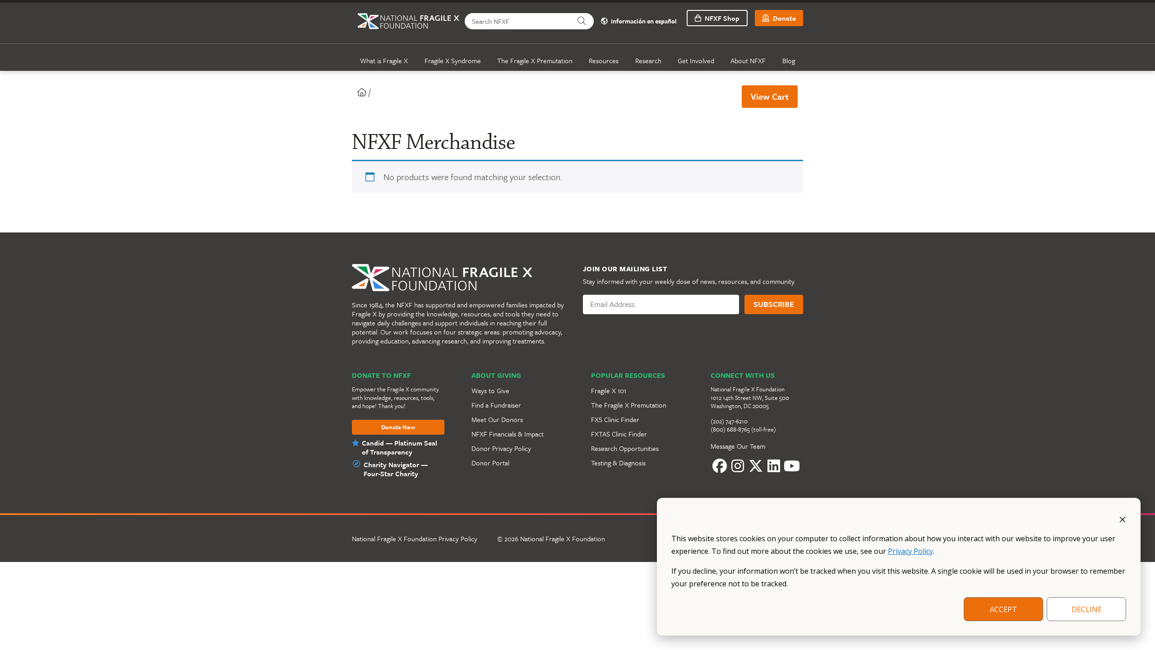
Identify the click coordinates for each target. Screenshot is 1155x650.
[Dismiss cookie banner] (1122, 518)
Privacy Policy (910, 551)
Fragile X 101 (608, 390)
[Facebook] (720, 466)
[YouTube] (792, 466)
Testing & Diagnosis (618, 463)
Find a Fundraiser (496, 405)
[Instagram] (738, 466)
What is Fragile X (384, 60)
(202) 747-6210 (729, 421)
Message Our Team (738, 446)
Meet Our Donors (497, 419)
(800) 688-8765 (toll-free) (743, 429)
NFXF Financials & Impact (507, 434)
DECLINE (1087, 609)
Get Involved (696, 60)
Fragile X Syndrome (453, 60)
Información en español (643, 21)
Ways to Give (490, 390)
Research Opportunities (625, 448)
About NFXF (748, 60)
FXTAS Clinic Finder (619, 434)
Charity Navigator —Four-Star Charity (396, 469)
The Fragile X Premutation (535, 60)
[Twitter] (756, 466)
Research (648, 60)
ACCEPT (1003, 609)
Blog (788, 60)
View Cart (770, 96)
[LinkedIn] (774, 466)
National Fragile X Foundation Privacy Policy (414, 538)
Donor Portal (490, 463)
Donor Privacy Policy (501, 448)
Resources (604, 60)
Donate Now (398, 427)
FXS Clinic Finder (615, 419)
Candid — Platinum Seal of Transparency (399, 447)
